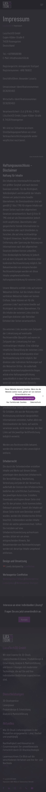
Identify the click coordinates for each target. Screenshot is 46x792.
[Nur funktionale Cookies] (43, 396)
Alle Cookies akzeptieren (23, 398)
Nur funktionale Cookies (17, 402)
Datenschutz (35, 402)
